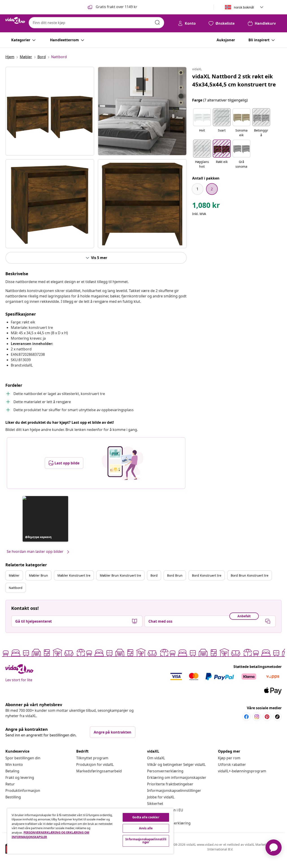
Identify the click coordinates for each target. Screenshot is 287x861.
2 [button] (212, 189)
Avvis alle (146, 828)
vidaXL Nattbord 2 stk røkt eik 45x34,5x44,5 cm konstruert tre (234, 80)
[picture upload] (122, 463)
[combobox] (96, 22)
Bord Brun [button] (175, 575)
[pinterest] (267, 716)
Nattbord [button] (15, 588)
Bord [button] (154, 575)
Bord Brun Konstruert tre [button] (249, 575)
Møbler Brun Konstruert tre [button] (120, 575)
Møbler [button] (14, 575)
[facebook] (246, 716)
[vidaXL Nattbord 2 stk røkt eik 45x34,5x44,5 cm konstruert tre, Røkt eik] (50, 111)
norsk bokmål (244, 7)
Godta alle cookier (145, 817)
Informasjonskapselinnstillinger (174, 790)
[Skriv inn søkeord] (157, 22)
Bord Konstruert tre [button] (206, 575)
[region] (90, 831)
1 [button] (197, 189)
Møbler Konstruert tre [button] (73, 575)
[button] (112, 7)
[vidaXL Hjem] (15, 20)
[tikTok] (277, 716)
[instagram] (256, 716)
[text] (206, 206)
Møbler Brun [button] (38, 575)
